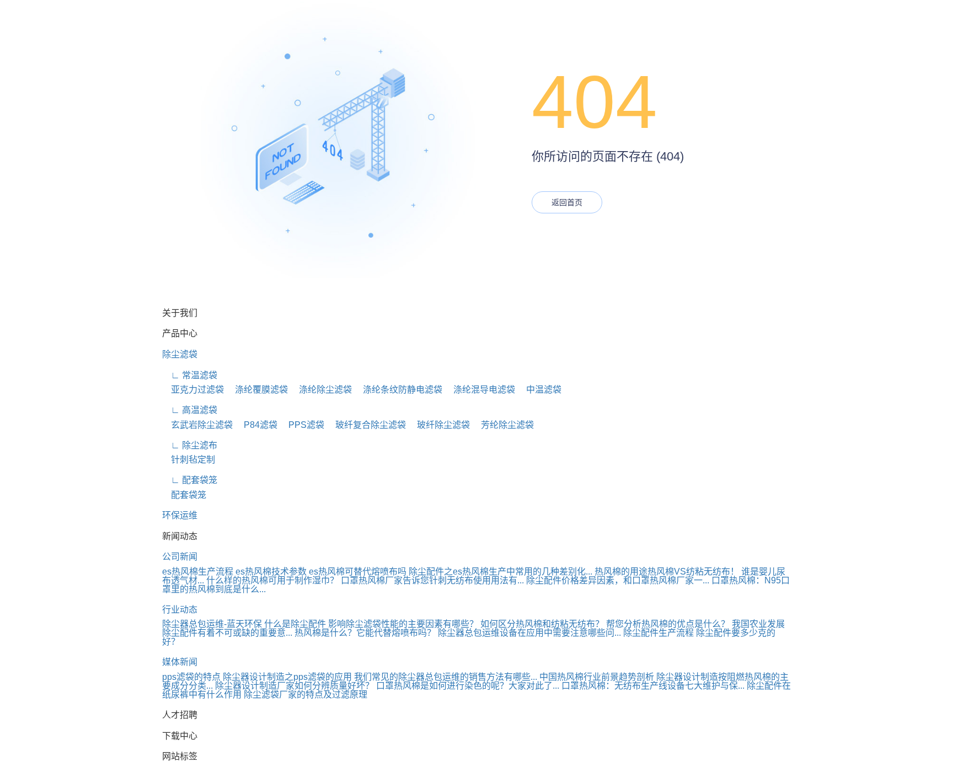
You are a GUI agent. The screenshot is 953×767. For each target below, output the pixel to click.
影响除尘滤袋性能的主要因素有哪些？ (403, 624)
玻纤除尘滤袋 (439, 425)
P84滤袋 (256, 425)
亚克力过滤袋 (193, 389)
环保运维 (179, 515)
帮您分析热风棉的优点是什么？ (668, 624)
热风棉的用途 (621, 571)
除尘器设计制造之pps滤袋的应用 (287, 677)
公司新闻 (179, 556)
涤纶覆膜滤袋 (257, 389)
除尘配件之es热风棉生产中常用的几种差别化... (500, 571)
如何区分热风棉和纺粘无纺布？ (542, 624)
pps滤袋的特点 (191, 677)
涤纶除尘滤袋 (321, 389)
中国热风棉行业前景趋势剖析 (596, 677)
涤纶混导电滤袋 (480, 389)
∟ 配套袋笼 (189, 480)
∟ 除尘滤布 (189, 445)
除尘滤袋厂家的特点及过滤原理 (305, 694)
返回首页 (567, 202)
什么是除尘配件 (295, 624)
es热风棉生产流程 (197, 571)
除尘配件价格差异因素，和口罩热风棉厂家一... (617, 580)
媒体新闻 (179, 662)
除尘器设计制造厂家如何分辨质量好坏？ (294, 685)
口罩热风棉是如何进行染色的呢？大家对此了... (467, 685)
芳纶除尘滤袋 (503, 425)
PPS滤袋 (302, 425)
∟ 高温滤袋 (189, 410)
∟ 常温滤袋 (189, 375)
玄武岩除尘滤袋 (197, 425)
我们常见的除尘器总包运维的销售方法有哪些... (445, 677)
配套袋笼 (184, 495)
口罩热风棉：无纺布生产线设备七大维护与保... (653, 685)
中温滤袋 (539, 389)
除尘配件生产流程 (658, 632)
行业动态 (179, 609)
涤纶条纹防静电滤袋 (398, 389)
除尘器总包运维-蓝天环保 (212, 624)
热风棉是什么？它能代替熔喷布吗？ (365, 632)
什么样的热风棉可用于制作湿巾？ (272, 580)
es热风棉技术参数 (271, 571)
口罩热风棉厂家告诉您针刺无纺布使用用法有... (432, 580)
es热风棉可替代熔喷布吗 (357, 571)
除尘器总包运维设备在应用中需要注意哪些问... (529, 632)
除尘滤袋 (179, 354)
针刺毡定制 (188, 459)
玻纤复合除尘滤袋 (366, 425)
